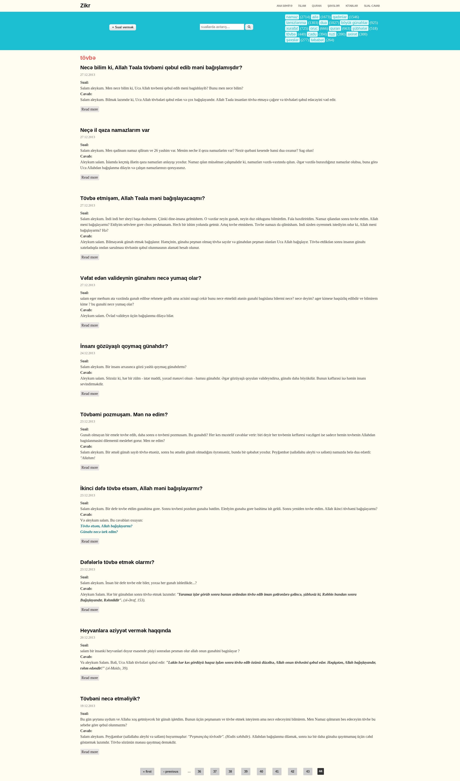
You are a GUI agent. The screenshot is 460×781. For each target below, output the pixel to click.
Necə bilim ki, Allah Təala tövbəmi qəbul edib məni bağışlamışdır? (161, 67)
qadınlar (340, 17)
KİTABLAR (352, 5)
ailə (315, 17)
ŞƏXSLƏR (334, 5)
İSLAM (302, 5)
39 (245, 771)
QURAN (317, 5)
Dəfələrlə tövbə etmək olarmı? (117, 562)
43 (308, 771)
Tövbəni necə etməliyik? (110, 699)
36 (199, 771)
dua (323, 23)
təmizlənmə (296, 23)
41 (277, 771)
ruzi (332, 34)
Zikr (85, 5)
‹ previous (170, 771)
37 (215, 771)
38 (230, 771)
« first (147, 771)
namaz (292, 17)
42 (292, 771)
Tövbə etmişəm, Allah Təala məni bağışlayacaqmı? (142, 198)
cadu (312, 34)
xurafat (292, 28)
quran (335, 28)
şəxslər (292, 40)
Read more (90, 109)
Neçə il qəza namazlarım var (115, 130)
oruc (314, 28)
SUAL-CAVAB (372, 5)
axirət (352, 34)
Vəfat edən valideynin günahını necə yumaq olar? (140, 278)
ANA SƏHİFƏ (284, 5)
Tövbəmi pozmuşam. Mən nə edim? (124, 414)
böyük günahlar (354, 23)
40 (261, 771)
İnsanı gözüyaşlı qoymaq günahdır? (124, 346)
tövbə (291, 34)
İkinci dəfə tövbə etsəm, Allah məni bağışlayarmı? (141, 488)
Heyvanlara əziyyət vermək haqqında (125, 631)
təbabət (317, 40)
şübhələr (359, 28)
